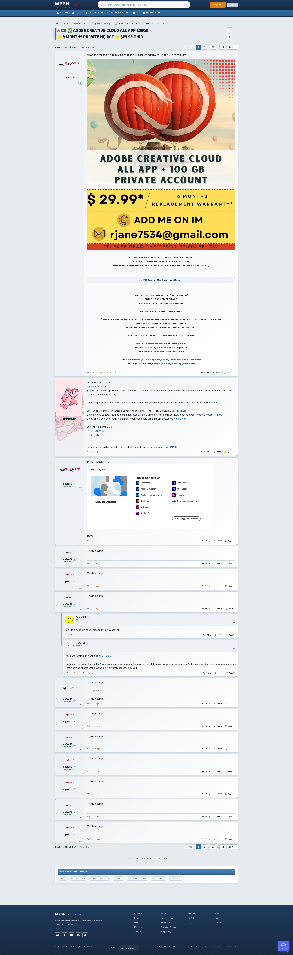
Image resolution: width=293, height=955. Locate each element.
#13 (88, 794)
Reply (207, 373)
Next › (232, 47)
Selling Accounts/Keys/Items (100, 23)
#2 (88, 452)
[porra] (75, 4)
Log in (233, 5)
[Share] (229, 37)
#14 (88, 816)
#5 (88, 586)
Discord (218, 918)
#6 (88, 609)
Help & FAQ (166, 931)
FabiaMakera (105, 655)
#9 (88, 703)
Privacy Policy (167, 918)
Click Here (157, 351)
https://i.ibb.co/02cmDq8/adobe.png (174, 363)
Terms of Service (169, 927)
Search (137, 931)
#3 (88, 541)
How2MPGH (170, 446)
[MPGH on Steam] (78, 935)
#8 (67, 673)
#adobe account (78, 878)
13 (213, 47)
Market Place (78, 23)
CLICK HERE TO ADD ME (154, 343)
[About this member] (80, 83)
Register (217, 5)
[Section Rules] (179, 410)
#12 (88, 771)
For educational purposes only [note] (221, 946)
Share (218, 373)
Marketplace (140, 927)
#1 (88, 372)
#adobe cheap (158, 878)
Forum (65, 23)
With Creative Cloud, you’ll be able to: (162, 280)
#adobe (63, 878)
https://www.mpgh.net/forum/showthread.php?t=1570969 (167, 359)
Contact (218, 922)
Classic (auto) (127, 948)
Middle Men (180, 418)
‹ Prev (189, 47)
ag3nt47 (93, 390)
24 (222, 47)
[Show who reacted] (232, 372)
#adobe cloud (175, 878)
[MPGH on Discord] (57, 935)
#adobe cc (118, 878)
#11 (88, 749)
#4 (88, 563)
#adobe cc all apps (137, 878)
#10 (88, 726)
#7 (66, 635)
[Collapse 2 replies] (62, 645)
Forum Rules (166, 922)
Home (57, 23)
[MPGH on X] (64, 935)
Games (137, 922)
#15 (88, 839)
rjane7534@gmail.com (156, 347)
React (230, 541)
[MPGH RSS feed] (85, 935)
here (219, 414)
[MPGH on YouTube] (71, 935)
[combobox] (144, 5)
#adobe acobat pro (99, 878)
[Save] (229, 30)
